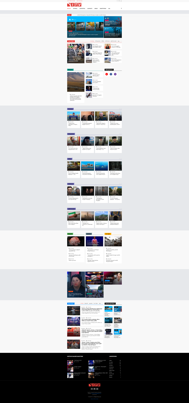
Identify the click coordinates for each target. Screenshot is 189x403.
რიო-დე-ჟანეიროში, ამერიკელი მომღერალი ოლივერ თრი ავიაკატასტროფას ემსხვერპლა (93, 243)
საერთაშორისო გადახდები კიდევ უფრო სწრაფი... (108, 325)
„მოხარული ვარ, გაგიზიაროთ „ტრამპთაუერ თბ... (73, 224)
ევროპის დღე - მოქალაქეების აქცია (93, 295)
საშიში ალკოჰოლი (72, 260)
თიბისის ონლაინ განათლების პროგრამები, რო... (117, 336)
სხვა (109, 8)
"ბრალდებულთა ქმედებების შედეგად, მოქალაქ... (114, 199)
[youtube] (121, 1)
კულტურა (89, 233)
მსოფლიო (70, 69)
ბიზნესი (96, 8)
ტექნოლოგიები (103, 8)
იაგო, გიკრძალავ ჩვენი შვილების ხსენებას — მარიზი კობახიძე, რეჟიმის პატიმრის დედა (75, 294)
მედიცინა (70, 233)
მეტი (119, 41)
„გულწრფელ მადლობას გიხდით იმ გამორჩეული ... (97, 54)
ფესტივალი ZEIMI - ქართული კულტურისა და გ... (117, 313)
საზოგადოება (82, 8)
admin (71, 33)
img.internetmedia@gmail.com (96, 393)
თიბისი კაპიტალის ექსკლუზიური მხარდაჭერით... (108, 336)
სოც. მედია (108, 233)
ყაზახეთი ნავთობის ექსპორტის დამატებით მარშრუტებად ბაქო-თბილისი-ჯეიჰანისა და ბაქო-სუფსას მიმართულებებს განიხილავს (76, 98)
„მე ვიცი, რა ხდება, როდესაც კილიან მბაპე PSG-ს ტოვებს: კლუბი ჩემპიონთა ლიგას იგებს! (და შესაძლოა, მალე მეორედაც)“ (92, 343)
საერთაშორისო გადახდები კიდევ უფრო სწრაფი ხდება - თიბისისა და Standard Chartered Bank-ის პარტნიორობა (112, 35)
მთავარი (69, 8)
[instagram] (119, 1)
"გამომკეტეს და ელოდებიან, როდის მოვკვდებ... (86, 199)
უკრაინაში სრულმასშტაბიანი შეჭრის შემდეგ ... (115, 224)
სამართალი (89, 8)
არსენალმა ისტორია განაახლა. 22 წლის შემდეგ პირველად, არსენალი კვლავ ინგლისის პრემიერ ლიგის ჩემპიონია (92, 331)
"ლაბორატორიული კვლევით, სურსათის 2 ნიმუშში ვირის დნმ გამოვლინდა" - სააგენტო (74, 243)
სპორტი (82, 303)
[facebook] (117, 1)
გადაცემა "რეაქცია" (108, 282)
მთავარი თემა (115, 373)
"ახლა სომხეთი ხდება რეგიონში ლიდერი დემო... (115, 54)
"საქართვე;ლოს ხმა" (91, 282)
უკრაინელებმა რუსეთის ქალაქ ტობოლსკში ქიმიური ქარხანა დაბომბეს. (111, 243)
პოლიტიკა (75, 8)
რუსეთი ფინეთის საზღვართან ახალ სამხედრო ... (96, 61)
